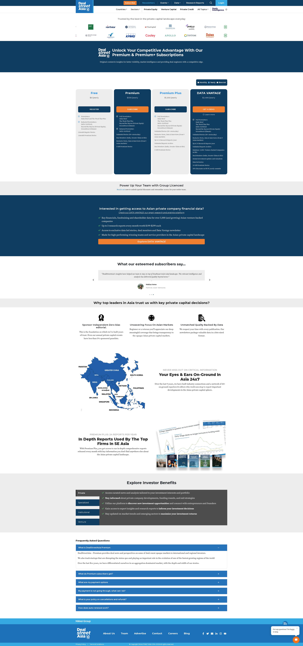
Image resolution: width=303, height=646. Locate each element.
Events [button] (163, 3)
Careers (173, 633)
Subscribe (130, 3)
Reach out (121, 189)
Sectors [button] (135, 9)
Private (81, 493)
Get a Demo (209, 109)
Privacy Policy (81, 644)
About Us (109, 633)
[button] (93, 280)
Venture (82, 522)
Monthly (203, 82)
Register (94, 109)
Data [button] (176, 3)
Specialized (83, 502)
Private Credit (187, 9)
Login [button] (221, 3)
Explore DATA (152, 241)
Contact (157, 633)
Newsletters (148, 3)
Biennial (222, 82)
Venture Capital (168, 9)
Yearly (212, 82)
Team (124, 633)
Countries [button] (121, 9)
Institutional (84, 512)
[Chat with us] (296, 640)
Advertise (140, 633)
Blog (187, 633)
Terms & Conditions (97, 644)
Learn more (210, 114)
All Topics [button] (202, 9)
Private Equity (150, 9)
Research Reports (195, 3)
